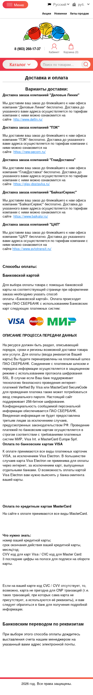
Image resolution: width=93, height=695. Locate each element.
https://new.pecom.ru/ (29, 151)
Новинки (60, 13)
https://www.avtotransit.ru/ (31, 248)
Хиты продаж (79, 13)
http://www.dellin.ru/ (28, 119)
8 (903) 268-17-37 (27, 48)
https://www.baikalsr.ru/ (30, 216)
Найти (85, 64)
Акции (46, 13)
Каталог (18, 64)
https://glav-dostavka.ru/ (31, 183)
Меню (19, 4)
